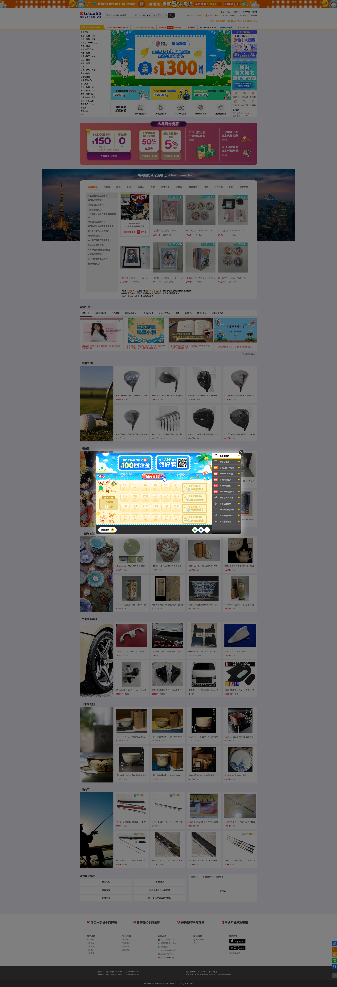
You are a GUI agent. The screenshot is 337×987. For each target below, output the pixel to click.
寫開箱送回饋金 (226, 515)
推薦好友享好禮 (226, 497)
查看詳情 (105, 529)
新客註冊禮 (224, 461)
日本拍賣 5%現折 (224, 467)
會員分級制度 (225, 521)
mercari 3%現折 (223, 473)
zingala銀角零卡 (226, 509)
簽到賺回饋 (224, 455)
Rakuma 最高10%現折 (226, 491)
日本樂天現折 (222, 479)
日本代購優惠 (222, 485)
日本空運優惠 (225, 503)
